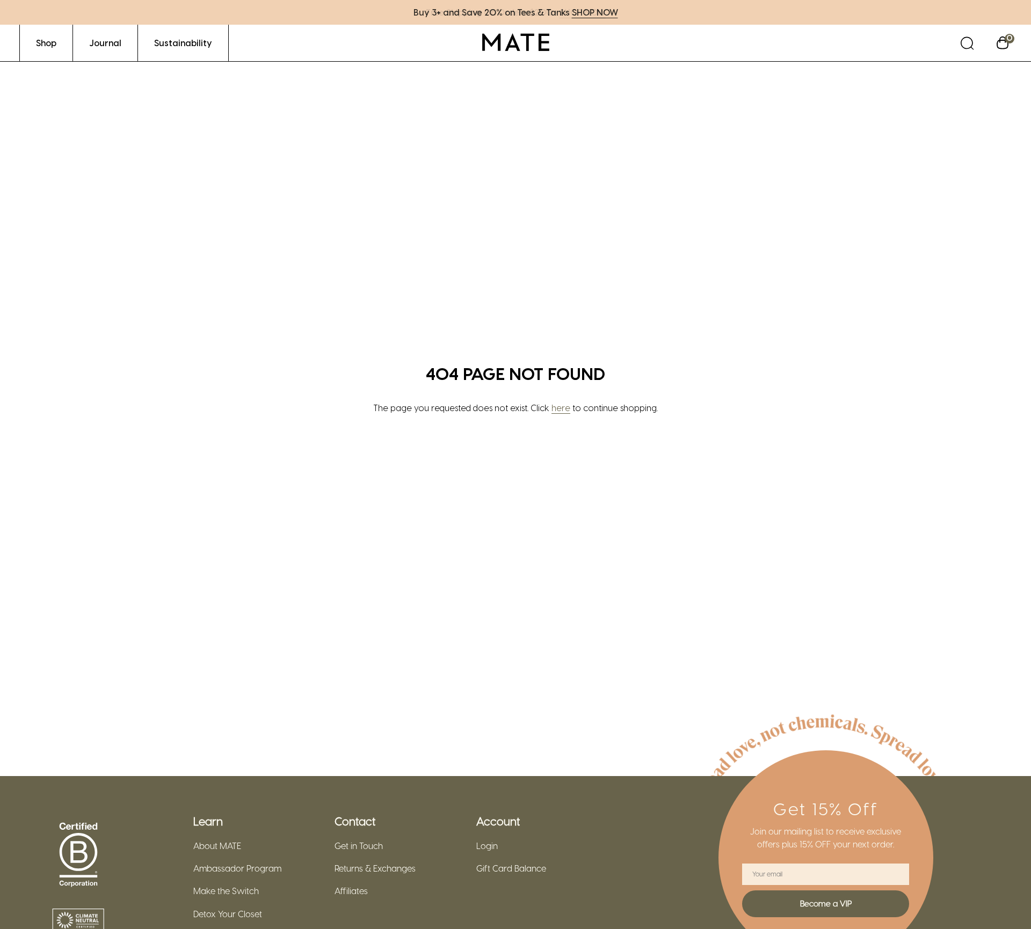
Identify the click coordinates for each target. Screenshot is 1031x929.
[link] (46, 43)
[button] (967, 42)
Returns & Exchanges (375, 868)
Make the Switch (226, 891)
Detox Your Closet (227, 914)
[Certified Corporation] (78, 855)
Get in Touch (359, 846)
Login (487, 846)
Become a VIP (826, 903)
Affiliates (351, 891)
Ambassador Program (237, 868)
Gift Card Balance (511, 868)
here (560, 408)
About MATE (217, 846)
